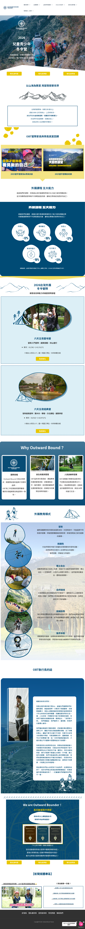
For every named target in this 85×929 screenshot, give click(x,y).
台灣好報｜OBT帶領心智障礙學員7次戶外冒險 (64, 898)
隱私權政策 (32, 913)
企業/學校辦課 (47, 5)
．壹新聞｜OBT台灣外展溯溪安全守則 (63, 888)
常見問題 (51, 913)
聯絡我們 (60, 913)
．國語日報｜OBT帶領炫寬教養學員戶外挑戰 (63, 893)
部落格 (24, 913)
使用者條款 (42, 913)
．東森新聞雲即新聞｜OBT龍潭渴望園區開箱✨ (19, 884)
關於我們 (26, 5)
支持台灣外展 (71, 5)
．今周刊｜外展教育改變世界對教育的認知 (63, 904)
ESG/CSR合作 (59, 5)
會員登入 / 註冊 (28, 11)
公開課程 (36, 5)
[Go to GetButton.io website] (81, 927)
